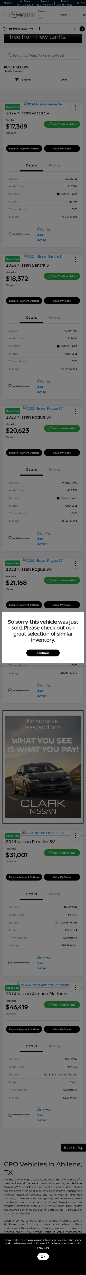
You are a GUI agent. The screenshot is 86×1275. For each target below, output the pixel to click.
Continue (43, 653)
